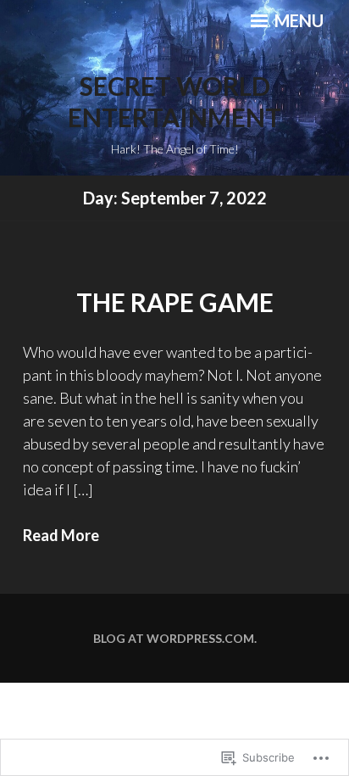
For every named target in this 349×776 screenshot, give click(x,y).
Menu (297, 20)
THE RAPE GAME (175, 302)
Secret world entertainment (174, 101)
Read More (61, 535)
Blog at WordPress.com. (175, 638)
